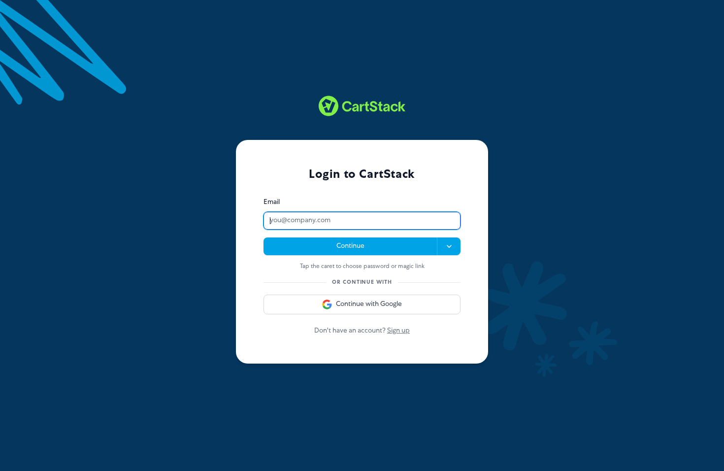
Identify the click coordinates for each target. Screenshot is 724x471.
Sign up (398, 331)
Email (271, 202)
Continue (350, 246)
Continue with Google (369, 304)
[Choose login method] (449, 246)
